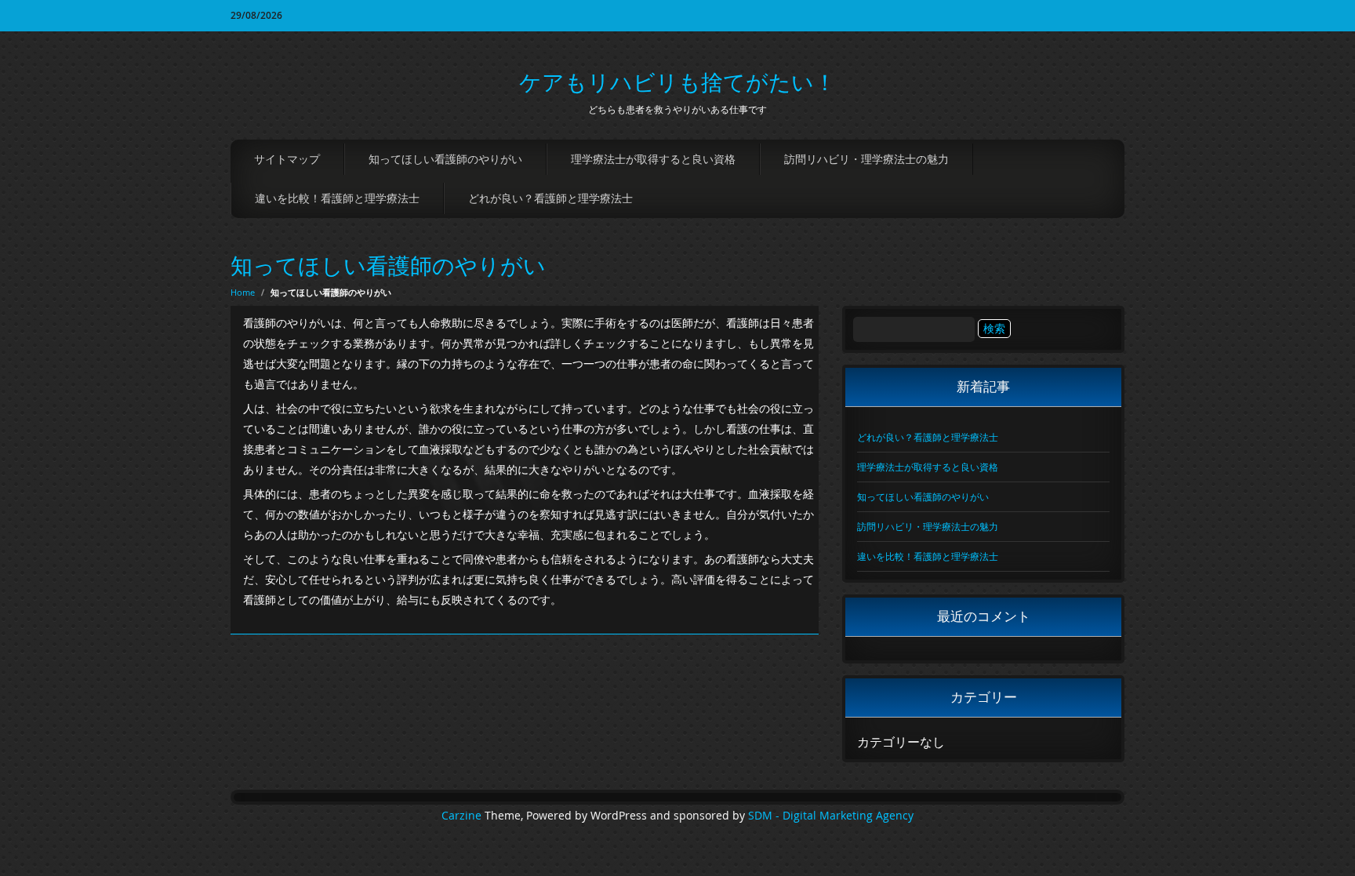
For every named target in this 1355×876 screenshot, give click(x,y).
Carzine (463, 816)
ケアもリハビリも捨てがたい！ (677, 82)
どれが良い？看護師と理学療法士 (550, 198)
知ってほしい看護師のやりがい (445, 158)
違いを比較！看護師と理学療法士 (337, 198)
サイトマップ (287, 158)
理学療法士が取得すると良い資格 (653, 158)
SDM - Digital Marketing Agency (831, 816)
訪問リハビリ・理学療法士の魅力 (866, 158)
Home (243, 292)
